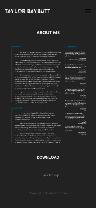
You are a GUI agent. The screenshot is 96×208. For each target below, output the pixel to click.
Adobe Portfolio (56, 193)
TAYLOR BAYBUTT (27, 11)
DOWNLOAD (48, 157)
